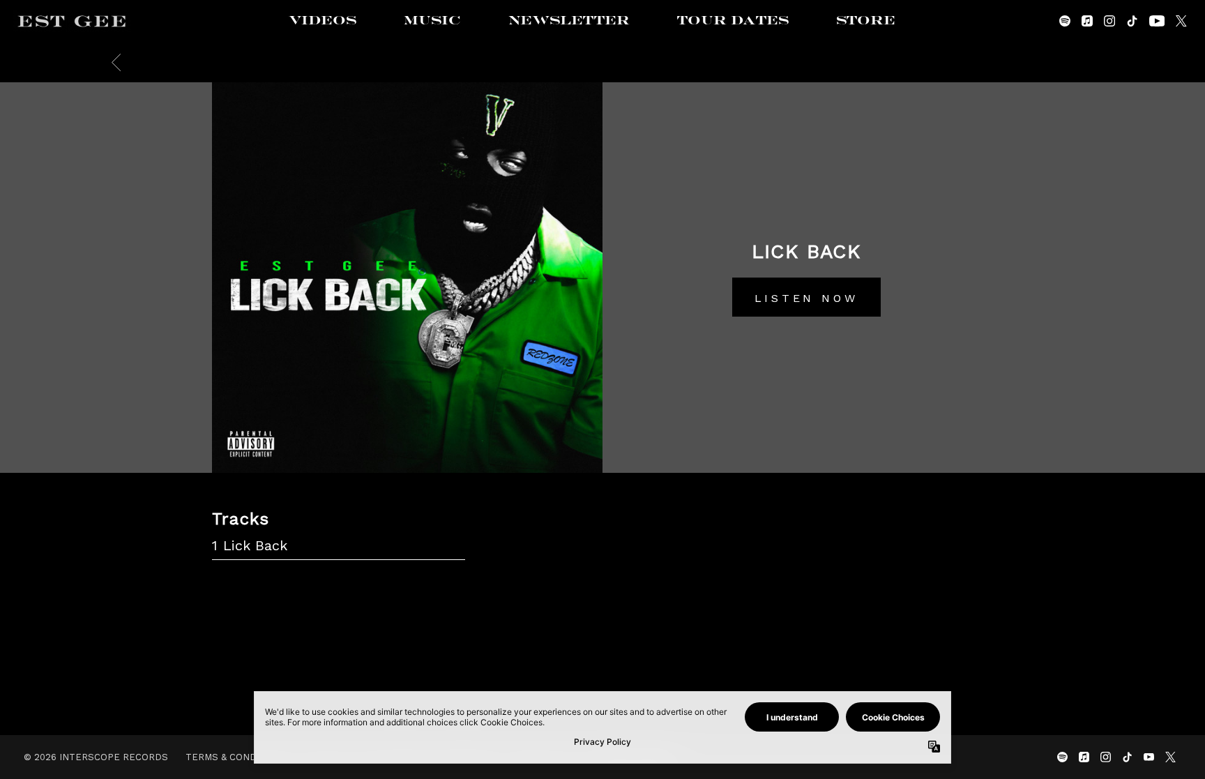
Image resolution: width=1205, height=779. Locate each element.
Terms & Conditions (237, 757)
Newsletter (569, 21)
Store (865, 21)
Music (432, 21)
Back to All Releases (603, 658)
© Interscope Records (96, 757)
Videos (322, 21)
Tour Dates (733, 21)
